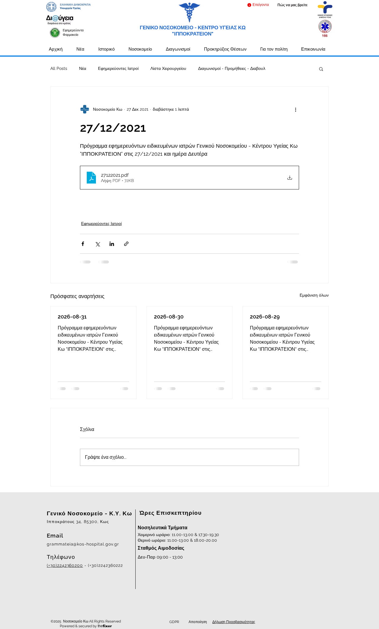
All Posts (58, 68)
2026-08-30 (169, 316)
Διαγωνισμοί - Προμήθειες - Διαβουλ (231, 68)
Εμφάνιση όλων (314, 295)
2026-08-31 (72, 316)
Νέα (82, 68)
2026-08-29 (265, 316)
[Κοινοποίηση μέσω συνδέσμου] (126, 244)
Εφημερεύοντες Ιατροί (118, 68)
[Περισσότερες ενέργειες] (295, 109)
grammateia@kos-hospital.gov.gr (83, 544)
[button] (257, 5)
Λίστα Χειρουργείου (168, 68)
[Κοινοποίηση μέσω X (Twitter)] (97, 244)
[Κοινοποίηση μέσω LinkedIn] (112, 244)
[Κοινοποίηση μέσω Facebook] (83, 244)
